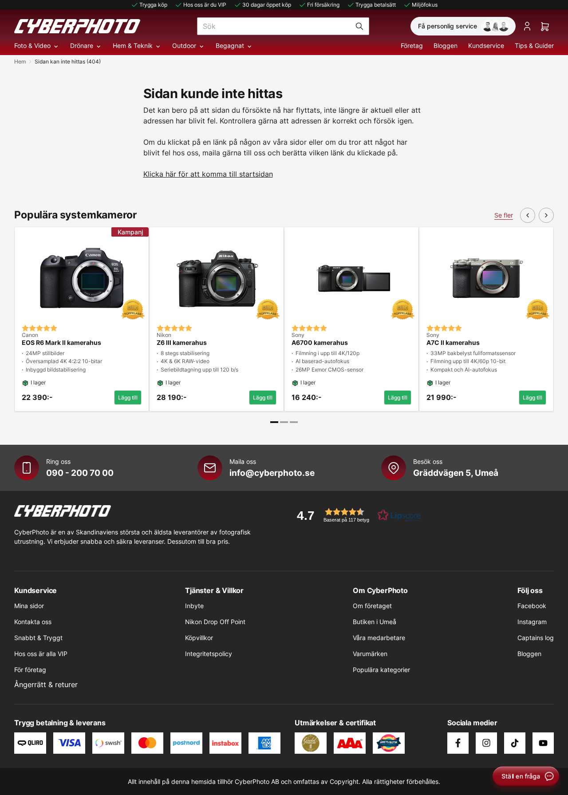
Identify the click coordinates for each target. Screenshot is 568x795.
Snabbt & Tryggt (38, 637)
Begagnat (230, 45)
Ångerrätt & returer (46, 684)
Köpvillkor (199, 637)
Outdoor (184, 45)
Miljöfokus (425, 4)
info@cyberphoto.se (272, 472)
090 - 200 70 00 (80, 472)
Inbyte (194, 605)
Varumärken (370, 653)
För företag (30, 669)
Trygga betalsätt (375, 4)
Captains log (535, 637)
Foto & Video (32, 45)
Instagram (532, 621)
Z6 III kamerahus (182, 342)
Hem (20, 61)
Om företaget (372, 605)
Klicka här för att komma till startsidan (208, 174)
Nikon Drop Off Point (215, 621)
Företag (412, 45)
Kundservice (486, 45)
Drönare (81, 45)
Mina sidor (29, 605)
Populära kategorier (381, 669)
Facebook (531, 605)
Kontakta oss (32, 621)
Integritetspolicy (208, 653)
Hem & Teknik (133, 45)
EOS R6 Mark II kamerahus (61, 342)
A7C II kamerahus (453, 342)
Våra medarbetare (379, 637)
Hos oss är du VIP (204, 4)
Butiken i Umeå (374, 621)
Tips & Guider (534, 45)
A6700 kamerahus (320, 342)
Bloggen (446, 45)
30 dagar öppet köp (266, 4)
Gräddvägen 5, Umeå (455, 472)
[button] (355, 515)
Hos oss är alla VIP (40, 653)
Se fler (503, 215)
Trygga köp (153, 4)
